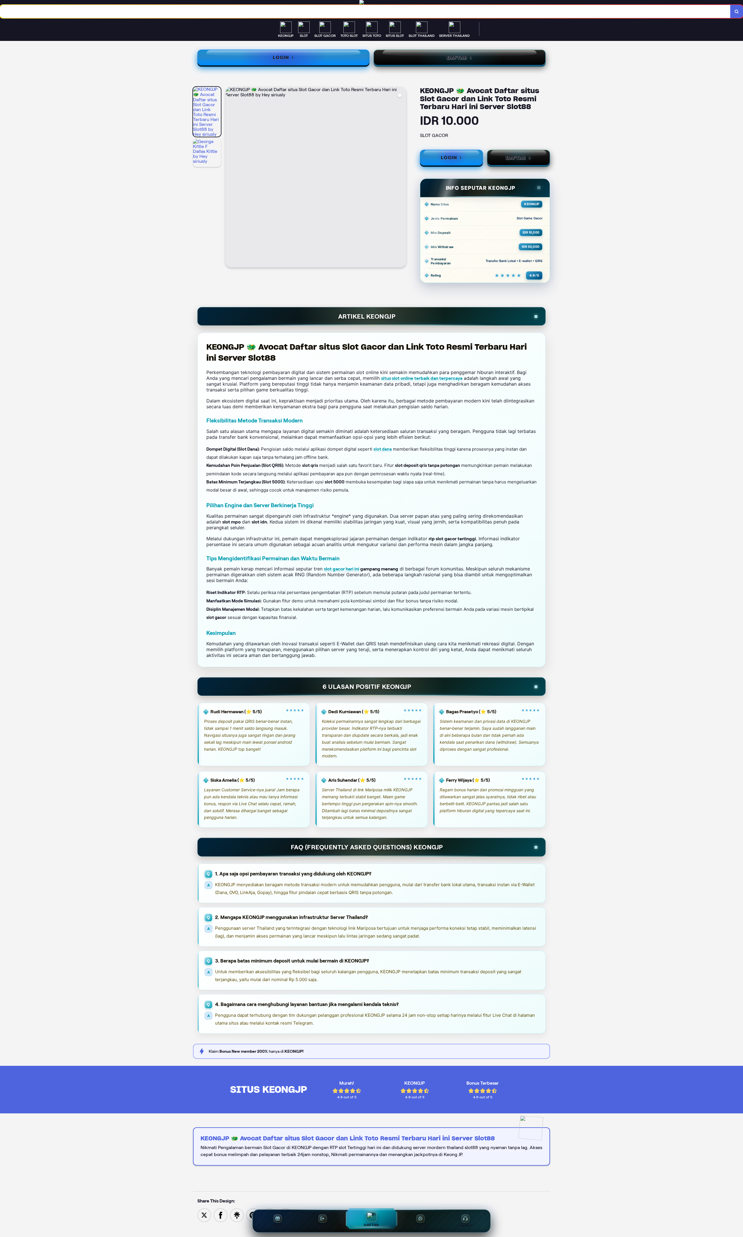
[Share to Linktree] (237, 1214)
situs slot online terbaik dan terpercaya (421, 378)
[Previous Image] (230, 178)
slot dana (383, 449)
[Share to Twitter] (204, 1214)
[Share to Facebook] (221, 1214)
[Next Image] (401, 178)
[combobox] (365, 11)
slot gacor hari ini (341, 568)
